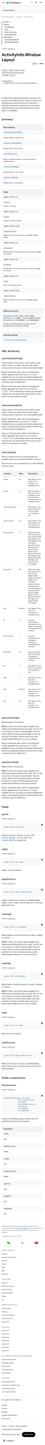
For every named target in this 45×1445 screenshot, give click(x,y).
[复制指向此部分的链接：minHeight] (14, 914)
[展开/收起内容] (10, 22)
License (11, 1426)
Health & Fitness (7, 1289)
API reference (9, 10)
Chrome (4, 1408)
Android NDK (6, 1373)
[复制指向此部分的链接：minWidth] (13, 963)
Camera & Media (7, 1293)
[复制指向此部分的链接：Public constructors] (28, 1078)
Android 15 (5, 1337)
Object (12, 75)
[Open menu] (3, 2)
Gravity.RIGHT (8, 840)
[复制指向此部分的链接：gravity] (10, 814)
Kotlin (34, 64)
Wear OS (5, 1312)
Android (4, 1254)
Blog (3, 1271)
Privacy (4, 1296)
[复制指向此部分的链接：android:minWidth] (21, 762)
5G (3, 1300)
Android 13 (5, 1344)
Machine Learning (8, 1286)
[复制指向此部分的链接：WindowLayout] (18, 1085)
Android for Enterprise (9, 1257)
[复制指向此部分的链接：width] (9, 1013)
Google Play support (8, 1388)
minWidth (7, 265)
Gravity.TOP (29, 835)
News (3, 1267)
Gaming (4, 1283)
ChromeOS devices (8, 1315)
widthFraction (9, 296)
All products (6, 1419)
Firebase (4, 1412)
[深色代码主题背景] (42, 824)
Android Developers (8, 17)
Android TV (5, 1322)
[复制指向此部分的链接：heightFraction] (18, 879)
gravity (7, 202)
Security (4, 1261)
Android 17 (5, 1331)
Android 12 (5, 1347)
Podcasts (5, 1274)
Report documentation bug (11, 1385)
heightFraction (10, 231)
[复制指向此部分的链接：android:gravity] (18, 452)
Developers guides (8, 1363)
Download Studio (7, 1370)
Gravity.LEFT (22, 838)
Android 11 (5, 1351)
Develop (19, 17)
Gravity (37, 459)
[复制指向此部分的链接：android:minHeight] (21, 718)
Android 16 (5, 1334)
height (6, 217)
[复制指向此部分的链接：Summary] (15, 119)
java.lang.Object (7, 81)
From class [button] (15, 340)
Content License (23, 1228)
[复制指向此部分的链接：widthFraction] (17, 1043)
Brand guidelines (21, 1426)
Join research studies (9, 1392)
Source (4, 1264)
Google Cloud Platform (9, 1415)
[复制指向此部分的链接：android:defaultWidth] (24, 405)
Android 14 (5, 1341)
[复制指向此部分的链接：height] (10, 849)
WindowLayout (9, 316)
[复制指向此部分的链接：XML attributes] (21, 351)
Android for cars (7, 1318)
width (6, 281)
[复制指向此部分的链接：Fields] (11, 807)
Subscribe (28, 1434)
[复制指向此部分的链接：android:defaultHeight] (25, 358)
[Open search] (32, 2)
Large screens (6, 1308)
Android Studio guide (9, 1359)
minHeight (8, 248)
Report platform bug (8, 1382)
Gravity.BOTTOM (8, 838)
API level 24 (11, 49)
